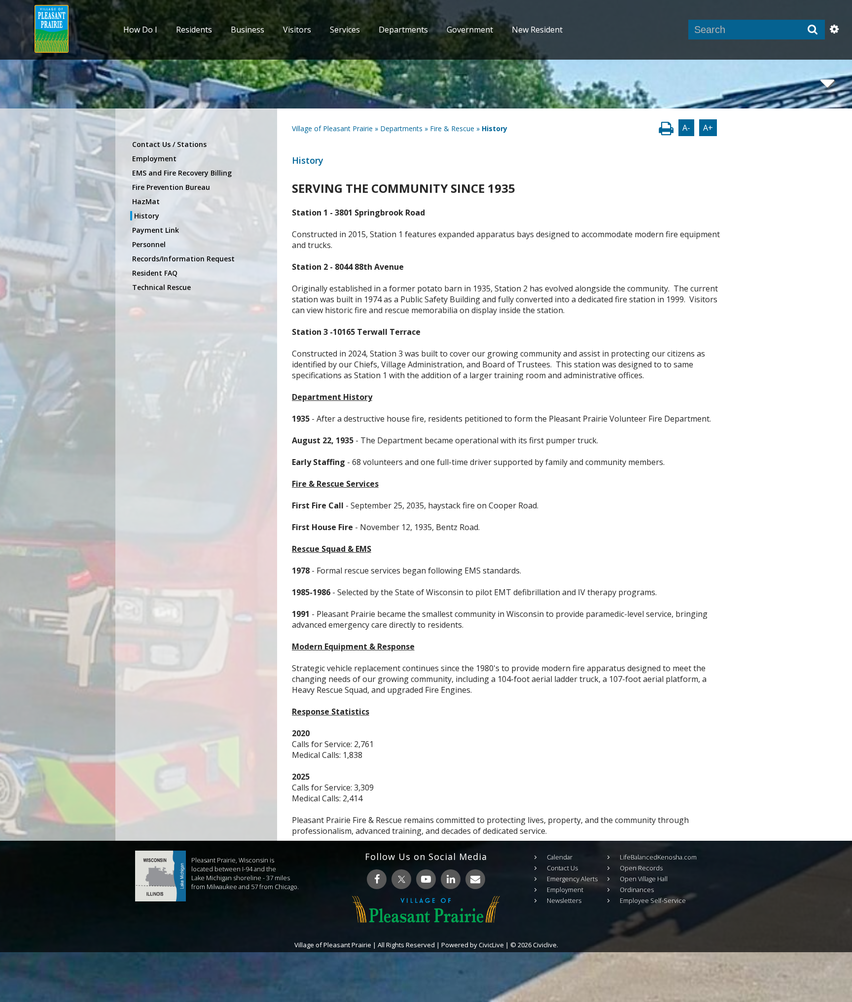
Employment (154, 158)
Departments (401, 128)
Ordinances (637, 889)
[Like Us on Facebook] (377, 879)
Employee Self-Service (653, 900)
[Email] (475, 879)
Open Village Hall (644, 878)
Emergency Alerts (572, 878)
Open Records (641, 867)
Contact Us (562, 867)
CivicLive (491, 944)
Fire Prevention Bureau (171, 187)
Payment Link (155, 230)
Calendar (559, 857)
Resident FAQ (155, 273)
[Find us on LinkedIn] (451, 879)
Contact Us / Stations (169, 144)
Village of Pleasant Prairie (332, 128)
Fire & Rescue (452, 128)
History (146, 215)
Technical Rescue (161, 287)
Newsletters (564, 900)
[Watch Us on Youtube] (426, 879)
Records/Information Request (183, 258)
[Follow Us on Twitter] (401, 879)
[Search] (812, 29)
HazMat (146, 201)
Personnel (149, 244)
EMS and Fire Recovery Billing (182, 173)
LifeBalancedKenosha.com (658, 857)
